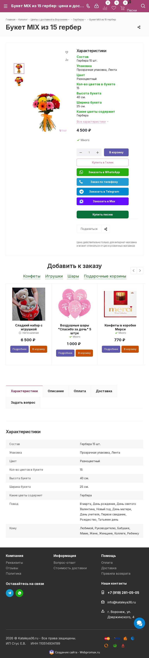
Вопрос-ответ (65, 563)
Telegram (10, 593)
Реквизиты (14, 563)
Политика (13, 573)
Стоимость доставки (70, 568)
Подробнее (20, 349)
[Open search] (143, 7)
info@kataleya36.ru (121, 602)
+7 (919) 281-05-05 (123, 593)
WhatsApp (19, 593)
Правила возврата (115, 573)
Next (140, 270)
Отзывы (12, 568)
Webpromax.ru (90, 652)
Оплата (107, 563)
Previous (134, 270)
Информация (65, 556)
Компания (14, 556)
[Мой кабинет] (96, 6)
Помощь (108, 556)
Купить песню (103, 214)
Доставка (108, 568)
